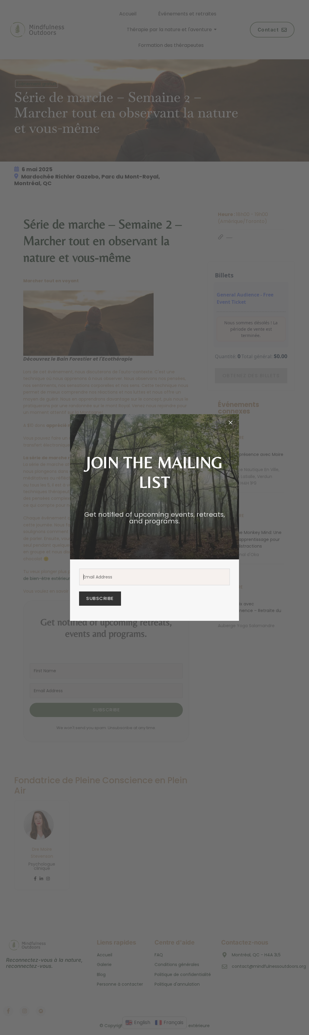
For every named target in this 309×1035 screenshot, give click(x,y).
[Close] (231, 423)
